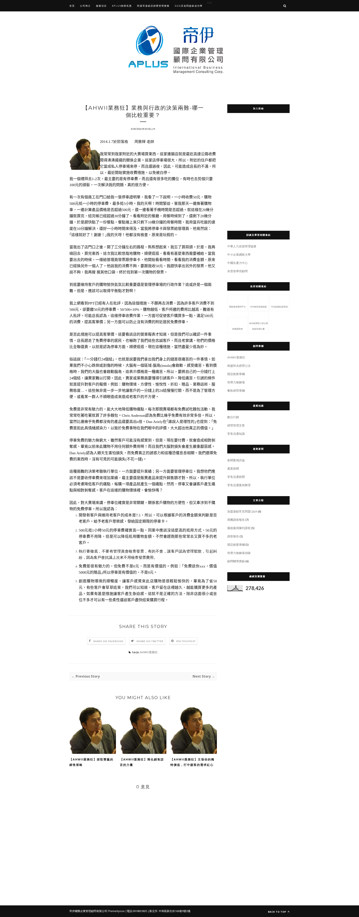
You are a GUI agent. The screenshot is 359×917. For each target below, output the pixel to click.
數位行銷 (233, 417)
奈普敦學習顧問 (237, 271)
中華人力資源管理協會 (241, 246)
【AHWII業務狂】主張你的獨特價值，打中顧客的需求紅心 (192, 762)
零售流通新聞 (236, 477)
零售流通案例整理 (239, 485)
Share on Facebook (108, 641)
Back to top (277, 911)
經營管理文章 (236, 425)
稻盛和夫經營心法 (239, 365)
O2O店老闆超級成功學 (189, 5)
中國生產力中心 (237, 263)
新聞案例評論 (236, 460)
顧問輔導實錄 (236, 561)
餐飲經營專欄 (236, 390)
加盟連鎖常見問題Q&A (242, 511)
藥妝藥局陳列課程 (239, 528)
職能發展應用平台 (237, 306)
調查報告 (233, 536)
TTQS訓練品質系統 (279, 306)
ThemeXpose (116, 911)
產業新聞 (233, 468)
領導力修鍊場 (236, 382)
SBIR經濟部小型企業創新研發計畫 (258, 326)
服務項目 (101, 5)
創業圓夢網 (237, 329)
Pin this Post (186, 641)
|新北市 (152, 911)
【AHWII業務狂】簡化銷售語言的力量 (142, 762)
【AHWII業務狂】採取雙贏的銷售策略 (91, 762)
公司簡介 (85, 5)
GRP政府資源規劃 (258, 306)
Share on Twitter (149, 641)
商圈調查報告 (236, 519)
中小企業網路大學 (239, 254)
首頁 (72, 5)
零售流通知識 (236, 433)
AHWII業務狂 (149, 652)
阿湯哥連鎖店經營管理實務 (153, 5)
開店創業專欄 (236, 374)
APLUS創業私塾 (122, 5)
